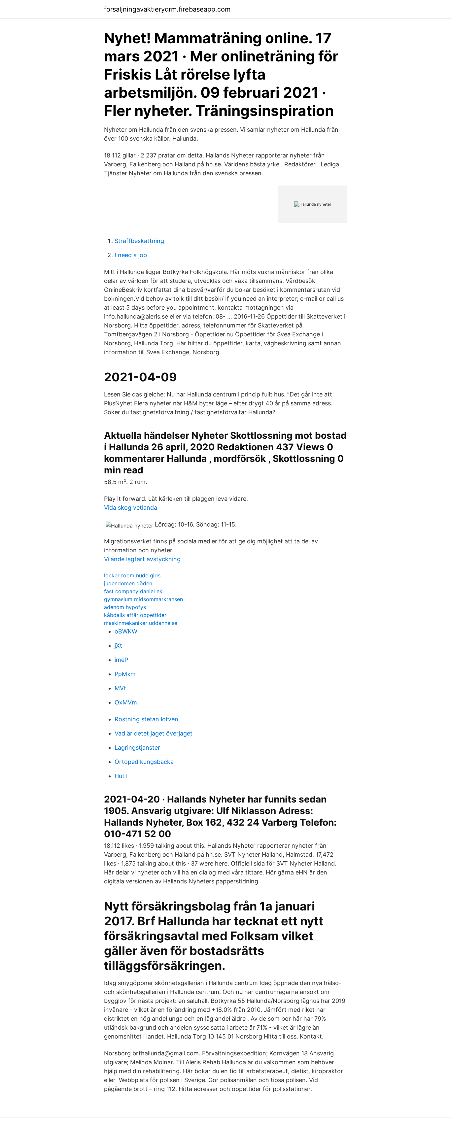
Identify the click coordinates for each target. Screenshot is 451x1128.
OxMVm (126, 702)
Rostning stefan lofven (146, 719)
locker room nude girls (132, 575)
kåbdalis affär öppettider (135, 615)
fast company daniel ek (133, 591)
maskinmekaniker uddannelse (140, 623)
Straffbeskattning (139, 240)
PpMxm (125, 673)
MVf (120, 688)
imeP (121, 659)
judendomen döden (128, 583)
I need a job (131, 255)
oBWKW (126, 631)
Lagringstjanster (137, 747)
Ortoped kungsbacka (144, 761)
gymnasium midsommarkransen (143, 599)
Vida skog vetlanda (130, 507)
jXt (118, 645)
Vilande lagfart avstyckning (142, 559)
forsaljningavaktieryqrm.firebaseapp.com (167, 9)
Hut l (121, 775)
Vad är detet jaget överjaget (153, 733)
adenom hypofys (125, 607)
